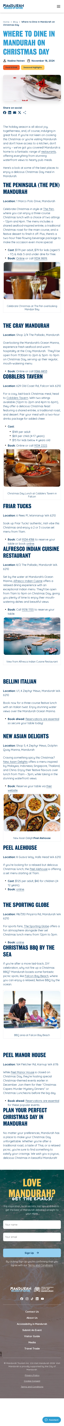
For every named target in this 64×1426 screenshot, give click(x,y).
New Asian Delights (15, 761)
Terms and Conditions (40, 1265)
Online (20, 258)
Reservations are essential (42, 719)
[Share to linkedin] (9, 112)
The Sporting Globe (36, 926)
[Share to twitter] (19, 112)
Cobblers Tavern (17, 398)
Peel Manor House (22, 1072)
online (30, 543)
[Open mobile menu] (58, 6)
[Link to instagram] (27, 1299)
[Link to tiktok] (32, 1299)
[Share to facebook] (4, 112)
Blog (15, 21)
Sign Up (29, 1252)
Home (6, 21)
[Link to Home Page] (13, 6)
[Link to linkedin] (37, 1299)
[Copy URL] (24, 112)
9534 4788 (28, 539)
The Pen (48, 209)
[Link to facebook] (21, 1299)
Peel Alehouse (39, 869)
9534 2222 (40, 445)
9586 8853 (40, 371)
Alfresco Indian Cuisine (27, 581)
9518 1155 (28, 609)
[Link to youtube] (42, 1299)
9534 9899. (40, 258)
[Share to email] (14, 112)
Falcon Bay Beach (36, 976)
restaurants (48, 151)
